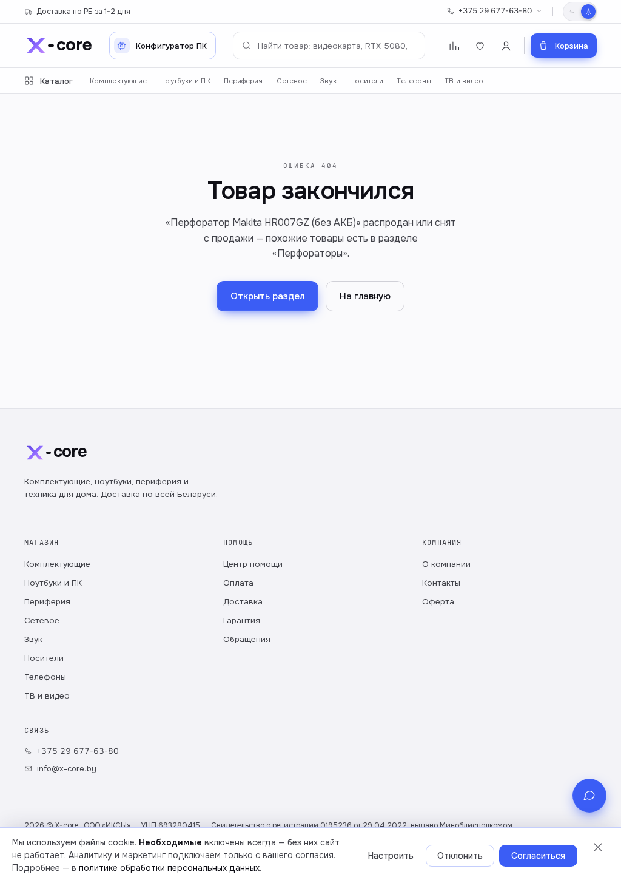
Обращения (246, 639)
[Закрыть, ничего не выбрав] (598, 847)
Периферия (243, 81)
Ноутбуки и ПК (185, 81)
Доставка (243, 602)
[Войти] (506, 46)
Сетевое (292, 81)
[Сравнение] (454, 46)
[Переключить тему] (580, 11)
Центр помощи (253, 564)
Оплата (238, 583)
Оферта (438, 602)
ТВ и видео (464, 81)
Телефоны (414, 81)
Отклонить (460, 855)
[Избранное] (480, 46)
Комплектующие (118, 81)
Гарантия (241, 620)
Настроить (391, 855)
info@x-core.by (66, 768)
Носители (367, 81)
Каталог (56, 81)
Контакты (441, 583)
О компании (446, 564)
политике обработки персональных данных (169, 867)
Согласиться (538, 855)
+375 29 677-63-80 (495, 11)
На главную (365, 296)
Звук (328, 81)
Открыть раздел (267, 296)
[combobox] (329, 45)
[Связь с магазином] (589, 796)
